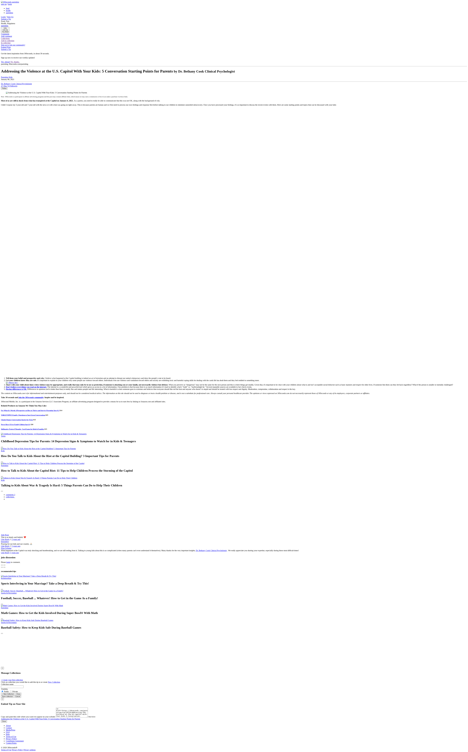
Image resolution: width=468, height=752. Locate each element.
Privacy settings (30, 750)
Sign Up (10, 17)
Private (15, 691)
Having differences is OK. (16, 389)
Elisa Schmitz (6, 548)
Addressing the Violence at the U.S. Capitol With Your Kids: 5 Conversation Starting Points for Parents (40, 719)
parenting (9, 13)
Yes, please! (5, 62)
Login (3, 17)
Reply (7, 539)
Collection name (7, 684)
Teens (3, 436)
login (10, 4)
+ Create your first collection (12, 680)
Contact (9, 728)
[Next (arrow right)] (4, 567)
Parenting (4, 77)
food (7, 8)
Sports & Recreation (9, 593)
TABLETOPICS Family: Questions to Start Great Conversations (23, 415)
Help (8, 734)
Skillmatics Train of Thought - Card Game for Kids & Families (22, 429)
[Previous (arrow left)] (2, 567)
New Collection (54, 682)
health (8, 11)
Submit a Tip (6, 19)
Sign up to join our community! (13, 45)
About (8, 726)
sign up (4, 4)
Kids (3, 451)
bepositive (5, 542)
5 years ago (16, 539)
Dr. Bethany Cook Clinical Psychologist (211, 550)
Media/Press (10, 730)
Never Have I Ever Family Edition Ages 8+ (15, 424)
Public (6, 691)
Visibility (4, 689)
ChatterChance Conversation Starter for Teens (17, 420)
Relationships (6, 578)
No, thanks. (15, 62)
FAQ (8, 732)
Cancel (17, 696)
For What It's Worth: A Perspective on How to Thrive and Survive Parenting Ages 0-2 (30, 410)
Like (3, 539)
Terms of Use (11, 737)
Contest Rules (11, 743)
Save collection (7, 696)
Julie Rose (5, 535)
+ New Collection (8, 694)
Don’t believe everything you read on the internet (26, 387)
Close (18, 694)
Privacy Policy (11, 739)
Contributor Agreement (15, 741)
